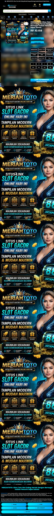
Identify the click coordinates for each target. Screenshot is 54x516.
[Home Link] (12, 6)
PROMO (15, 504)
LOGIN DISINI (37, 42)
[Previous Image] (8, 34)
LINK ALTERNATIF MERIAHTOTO (42, 81)
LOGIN (40, 504)
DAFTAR (15, 508)
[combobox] (25, 11)
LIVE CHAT (28, 512)
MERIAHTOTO (4, 493)
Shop (4, 6)
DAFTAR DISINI (37, 39)
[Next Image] (26, 34)
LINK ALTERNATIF (41, 508)
